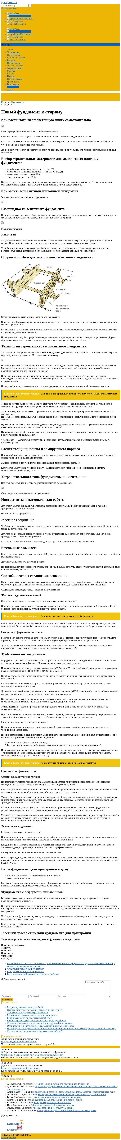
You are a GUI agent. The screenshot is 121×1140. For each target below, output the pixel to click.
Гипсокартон (13, 84)
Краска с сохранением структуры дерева (53, 1108)
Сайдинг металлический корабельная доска (52, 1105)
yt (4, 8)
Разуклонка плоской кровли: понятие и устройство (33, 974)
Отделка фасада (15, 65)
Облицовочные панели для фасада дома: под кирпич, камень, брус (40, 1026)
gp (8, 8)
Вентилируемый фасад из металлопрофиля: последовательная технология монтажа (73, 1092)
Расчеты (11, 60)
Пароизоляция (14, 63)
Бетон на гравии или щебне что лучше (20, 1068)
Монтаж (11, 71)
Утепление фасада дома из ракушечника (27, 1012)
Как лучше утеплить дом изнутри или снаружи (57, 1097)
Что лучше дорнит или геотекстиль (19, 1041)
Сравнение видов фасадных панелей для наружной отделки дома (40, 1023)
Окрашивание (14, 68)
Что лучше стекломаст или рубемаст (25, 971)
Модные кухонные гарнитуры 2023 (25, 1007)
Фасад (10, 89)
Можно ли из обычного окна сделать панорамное (32, 1015)
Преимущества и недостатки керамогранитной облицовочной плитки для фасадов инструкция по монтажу (61, 1028)
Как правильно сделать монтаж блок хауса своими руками (66, 1110)
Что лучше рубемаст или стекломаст (25, 969)
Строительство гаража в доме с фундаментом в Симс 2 (34, 1031)
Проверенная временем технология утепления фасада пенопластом (72, 1094)
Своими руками (15, 79)
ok (2, 8)
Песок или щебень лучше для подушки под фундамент (61, 1084)
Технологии (13, 52)
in (13, 8)
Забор (10, 49)
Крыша (10, 73)
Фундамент (13, 87)
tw (11, 8)
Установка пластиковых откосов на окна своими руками (54, 1100)
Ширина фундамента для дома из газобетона (29, 1018)
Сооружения (13, 55)
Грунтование (13, 81)
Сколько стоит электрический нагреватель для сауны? (34, 1010)
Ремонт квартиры (16, 57)
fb (6, 8)
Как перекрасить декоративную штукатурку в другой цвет (36, 1020)
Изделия (11, 76)
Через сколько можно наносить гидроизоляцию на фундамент (32, 1055)
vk (15, 8)
